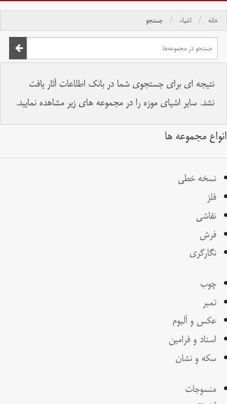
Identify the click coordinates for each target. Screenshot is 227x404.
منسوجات (200, 389)
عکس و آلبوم (194, 321)
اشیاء (185, 20)
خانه (213, 20)
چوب (208, 284)
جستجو (154, 20)
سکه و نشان (196, 358)
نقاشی (206, 216)
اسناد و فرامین (192, 339)
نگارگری (202, 253)
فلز (211, 197)
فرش (208, 235)
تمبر (209, 302)
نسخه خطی (197, 178)
